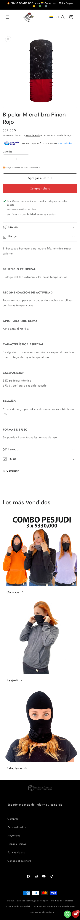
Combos (13, 592)
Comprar (12, 819)
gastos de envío (33, 135)
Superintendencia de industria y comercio (34, 805)
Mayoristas (13, 835)
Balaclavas (15, 768)
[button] (7, 17)
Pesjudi (12, 680)
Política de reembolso (62, 900)
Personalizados (16, 827)
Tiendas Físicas (16, 844)
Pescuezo (20, 900)
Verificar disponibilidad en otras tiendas (31, 214)
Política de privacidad (19, 906)
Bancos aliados (65, 143)
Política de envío (66, 906)
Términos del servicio (44, 906)
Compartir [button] (13, 471)
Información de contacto (42, 912)
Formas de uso (16, 852)
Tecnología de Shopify (37, 900)
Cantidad (7, 151)
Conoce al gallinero (19, 861)
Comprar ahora (40, 188)
